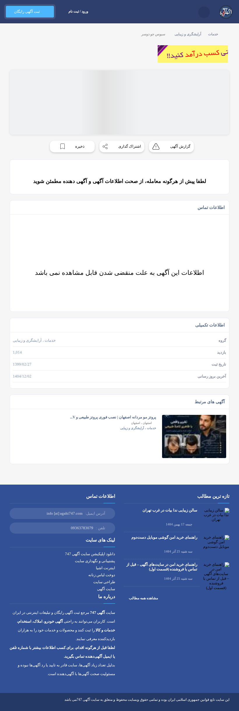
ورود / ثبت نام (78, 11)
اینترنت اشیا (105, 568)
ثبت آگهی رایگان (27, 11)
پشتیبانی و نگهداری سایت (95, 561)
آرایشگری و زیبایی (188, 34)
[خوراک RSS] (12, 704)
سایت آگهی (106, 589)
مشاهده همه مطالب (143, 598)
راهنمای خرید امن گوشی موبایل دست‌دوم (164, 537)
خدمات (213, 34)
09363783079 (82, 528)
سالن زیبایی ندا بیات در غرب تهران (170, 510)
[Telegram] (22, 704)
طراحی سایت (104, 582)
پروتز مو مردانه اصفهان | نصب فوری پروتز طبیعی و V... (113, 417)
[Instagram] (33, 704)
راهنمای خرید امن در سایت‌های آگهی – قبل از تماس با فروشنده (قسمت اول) (161, 566)
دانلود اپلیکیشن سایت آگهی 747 (90, 554)
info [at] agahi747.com (64, 513)
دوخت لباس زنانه (101, 575)
